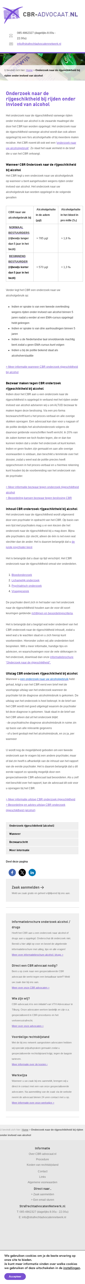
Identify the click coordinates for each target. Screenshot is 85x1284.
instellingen (71, 1268)
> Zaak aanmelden (42, 1194)
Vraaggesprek (20, 591)
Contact (42, 1171)
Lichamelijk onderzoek (25, 580)
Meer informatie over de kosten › (30, 1064)
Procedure (42, 1159)
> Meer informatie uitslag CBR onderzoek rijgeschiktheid (40, 799)
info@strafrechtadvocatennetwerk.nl (39, 43)
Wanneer (15, 834)
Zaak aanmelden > (28, 887)
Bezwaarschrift (18, 842)
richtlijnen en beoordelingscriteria (52, 613)
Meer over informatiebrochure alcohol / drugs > (37, 954)
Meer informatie (19, 850)
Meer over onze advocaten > (28, 1026)
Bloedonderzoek (22, 575)
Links (42, 1176)
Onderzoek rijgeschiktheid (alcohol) (31, 825)
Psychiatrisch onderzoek (27, 585)
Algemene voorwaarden (42, 1182)
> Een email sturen (42, 1199)
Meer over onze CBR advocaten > (30, 987)
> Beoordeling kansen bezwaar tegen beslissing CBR (39, 498)
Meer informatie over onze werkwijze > (33, 1102)
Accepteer (15, 1276)
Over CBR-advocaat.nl (42, 1154)
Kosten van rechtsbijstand (42, 1164)
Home (29, 70)
